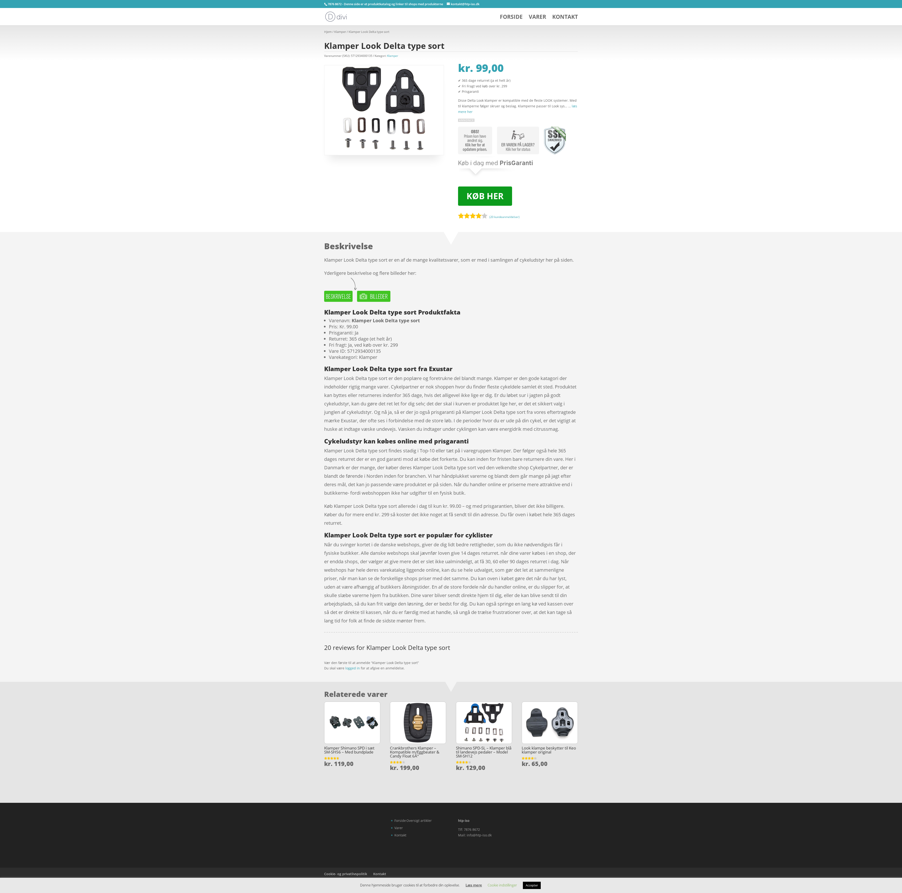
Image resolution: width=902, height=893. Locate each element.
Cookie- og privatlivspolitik (345, 874)
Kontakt (565, 17)
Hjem (328, 32)
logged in (352, 668)
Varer (537, 17)
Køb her (485, 196)
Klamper (340, 32)
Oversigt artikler (419, 820)
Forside (511, 17)
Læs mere (474, 885)
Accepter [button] (532, 885)
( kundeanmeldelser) (504, 217)
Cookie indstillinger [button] (502, 885)
